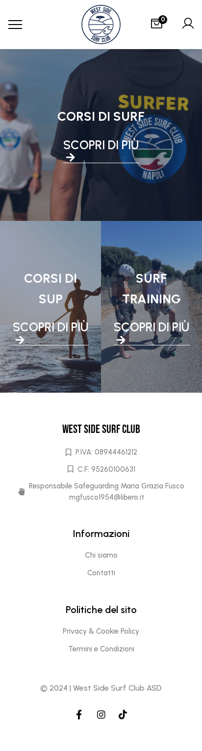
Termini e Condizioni (101, 648)
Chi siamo (101, 555)
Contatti (101, 572)
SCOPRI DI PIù (101, 144)
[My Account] (188, 24)
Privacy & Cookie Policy (101, 631)
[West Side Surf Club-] (101, 24)
